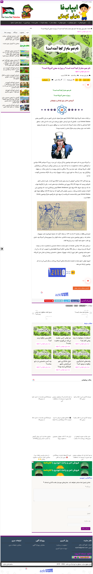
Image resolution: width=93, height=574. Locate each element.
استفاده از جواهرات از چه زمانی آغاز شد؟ (81, 339)
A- (76, 80)
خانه (89, 22)
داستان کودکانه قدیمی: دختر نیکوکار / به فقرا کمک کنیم (10, 106)
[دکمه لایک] (88, 85)
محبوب (22, 32)
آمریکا (76, 306)
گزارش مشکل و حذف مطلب (81, 288)
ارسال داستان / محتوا (16, 23)
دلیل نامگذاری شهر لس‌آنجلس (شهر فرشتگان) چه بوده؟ (64, 364)
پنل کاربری (27, 23)
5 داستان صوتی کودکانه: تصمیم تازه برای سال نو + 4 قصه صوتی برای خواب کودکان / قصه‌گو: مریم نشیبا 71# (16, 54)
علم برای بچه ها (81, 29)
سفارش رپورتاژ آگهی (39, 545)
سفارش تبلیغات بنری (15, 545)
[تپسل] (49, 269)
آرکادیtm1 (82, 306)
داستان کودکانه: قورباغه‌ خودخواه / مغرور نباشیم (12, 91)
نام (89, 506)
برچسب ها (7, 32)
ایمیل (88, 513)
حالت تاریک (86, 80)
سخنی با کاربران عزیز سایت (11, 43)
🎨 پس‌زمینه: (71, 80)
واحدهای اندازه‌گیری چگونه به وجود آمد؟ (83, 362)
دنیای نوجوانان (72, 23)
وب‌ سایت (87, 521)
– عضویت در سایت (62, 545)
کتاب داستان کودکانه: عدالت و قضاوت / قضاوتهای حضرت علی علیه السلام (10, 38)
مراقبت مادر (53, 23)
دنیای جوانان (62, 23)
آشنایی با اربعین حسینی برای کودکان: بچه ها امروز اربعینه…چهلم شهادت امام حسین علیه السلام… (10, 100)
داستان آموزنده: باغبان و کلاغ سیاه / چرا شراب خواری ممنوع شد (10, 77)
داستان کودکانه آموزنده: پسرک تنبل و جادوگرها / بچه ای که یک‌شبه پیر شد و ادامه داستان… (11, 85)
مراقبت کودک (44, 23)
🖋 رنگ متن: (58, 80)
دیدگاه (87, 487)
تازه (28, 32)
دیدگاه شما (74, 75)
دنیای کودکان (82, 23)
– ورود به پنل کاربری (62, 548)
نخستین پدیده (69, 306)
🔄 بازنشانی (46, 80)
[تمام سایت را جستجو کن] (1, 1)
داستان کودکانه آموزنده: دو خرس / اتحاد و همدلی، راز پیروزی (11, 69)
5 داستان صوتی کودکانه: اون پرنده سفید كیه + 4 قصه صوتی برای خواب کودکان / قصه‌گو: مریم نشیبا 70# (10, 62)
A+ (80, 80)
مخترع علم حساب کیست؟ (81, 311)
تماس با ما (35, 23)
